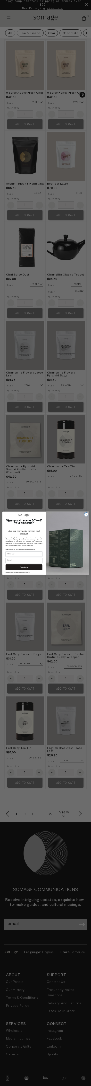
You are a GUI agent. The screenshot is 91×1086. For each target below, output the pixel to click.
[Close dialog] (86, 514)
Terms (22, 545)
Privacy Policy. (29, 545)
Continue (24, 567)
